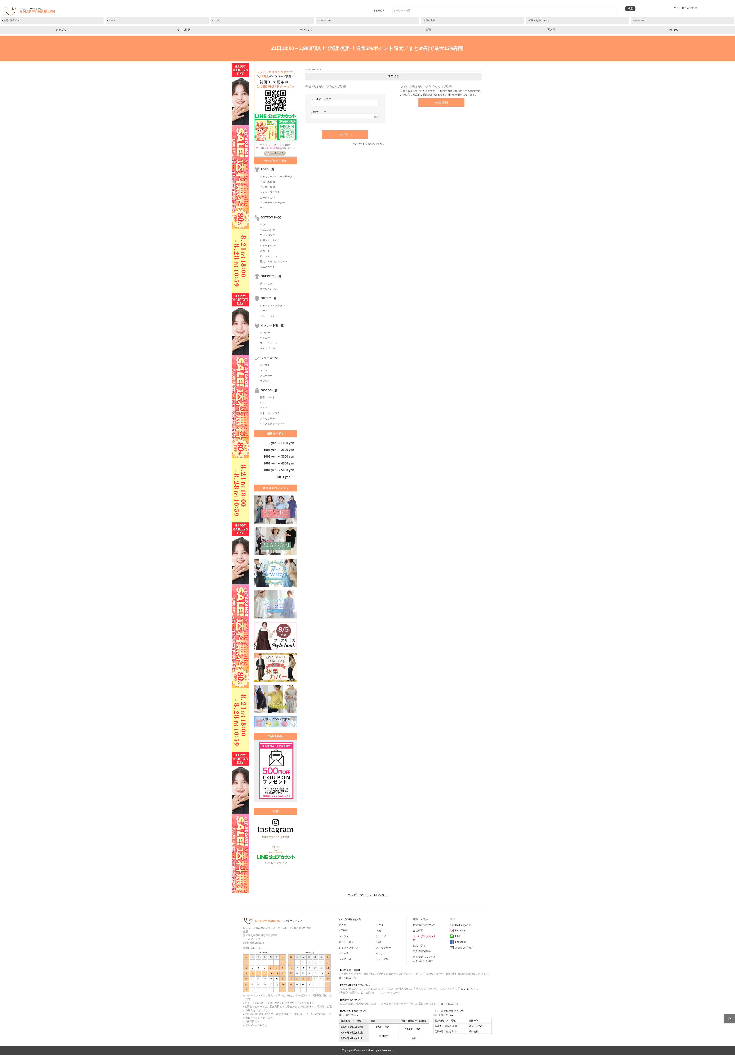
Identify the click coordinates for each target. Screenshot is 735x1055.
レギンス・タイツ (270, 240)
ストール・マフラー (271, 413)
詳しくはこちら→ (349, 977)
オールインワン (268, 288)
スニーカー (266, 375)
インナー (265, 332)
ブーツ (263, 370)
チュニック (266, 283)
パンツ (263, 224)
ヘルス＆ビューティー (272, 423)
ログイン (218, 20)
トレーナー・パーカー (272, 202)
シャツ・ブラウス (270, 192)
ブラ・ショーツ (268, 343)
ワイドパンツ (267, 235)
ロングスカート (268, 256)
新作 (428, 29)
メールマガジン (326, 20)
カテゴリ (61, 29)
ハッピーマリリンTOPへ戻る (368, 895)
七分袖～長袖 (267, 187)
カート (111, 20)
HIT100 (673, 29)
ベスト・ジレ (267, 315)
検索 (630, 8)
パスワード (319, 112)
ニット (263, 208)
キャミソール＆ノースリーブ (276, 176)
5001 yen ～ (285, 477)
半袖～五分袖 (267, 181)
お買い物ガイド (11, 20)
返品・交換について (539, 20)
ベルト (263, 402)
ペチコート (266, 337)
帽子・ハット (267, 397)
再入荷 (551, 29)
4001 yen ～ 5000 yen (279, 470)
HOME (308, 69)
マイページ (639, 20)
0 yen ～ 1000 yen (281, 443)
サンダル (265, 380)
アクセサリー (267, 418)
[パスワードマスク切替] (375, 116)
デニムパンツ (267, 229)
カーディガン (267, 197)
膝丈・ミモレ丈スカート (273, 261)
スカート (265, 250)
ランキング (306, 29)
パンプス (265, 365)
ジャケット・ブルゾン (272, 305)
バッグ (263, 408)
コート (263, 310)
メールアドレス (321, 99)
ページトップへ (729, 1018)
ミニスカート (267, 266)
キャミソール (267, 348)
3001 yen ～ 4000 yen (279, 463)
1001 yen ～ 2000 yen (279, 449)
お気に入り (429, 20)
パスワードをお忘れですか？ (369, 143)
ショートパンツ (268, 245)
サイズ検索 (183, 29)
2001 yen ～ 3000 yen (279, 456)
